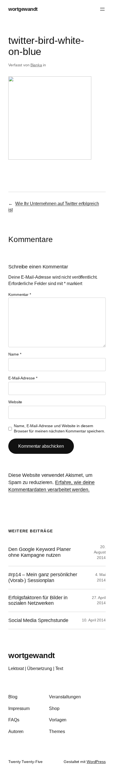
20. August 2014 (100, 552)
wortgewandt (23, 9)
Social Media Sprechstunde (38, 620)
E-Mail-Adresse (22, 378)
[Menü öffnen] (102, 9)
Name (14, 354)
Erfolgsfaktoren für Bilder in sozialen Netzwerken (38, 600)
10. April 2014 (94, 620)
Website (15, 402)
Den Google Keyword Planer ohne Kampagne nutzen (39, 552)
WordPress (96, 761)
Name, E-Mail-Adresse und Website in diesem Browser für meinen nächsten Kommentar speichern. (59, 429)
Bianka (36, 65)
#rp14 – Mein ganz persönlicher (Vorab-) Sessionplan (42, 577)
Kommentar (19, 294)
